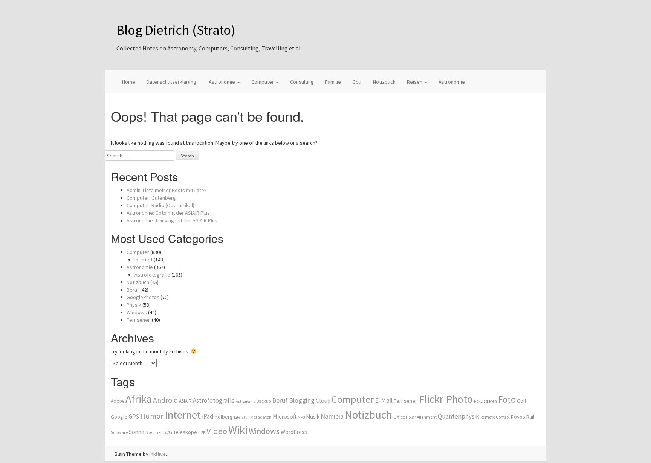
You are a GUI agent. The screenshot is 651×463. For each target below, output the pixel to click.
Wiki (238, 430)
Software (119, 432)
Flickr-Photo (446, 399)
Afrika (138, 399)
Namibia (332, 416)
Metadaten (261, 417)
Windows (137, 312)
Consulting (302, 81)
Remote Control (495, 417)
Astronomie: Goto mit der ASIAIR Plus (168, 212)
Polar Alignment (421, 417)
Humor (152, 416)
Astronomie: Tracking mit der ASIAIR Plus (172, 220)
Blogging (302, 400)
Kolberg (224, 416)
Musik (312, 416)
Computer (263, 81)
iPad (208, 416)
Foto (507, 399)
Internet (143, 259)
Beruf (133, 289)
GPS (133, 416)
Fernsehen (139, 319)
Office (399, 417)
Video (216, 431)
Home (128, 81)
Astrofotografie (152, 274)
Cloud (323, 400)
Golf (357, 81)
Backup (264, 401)
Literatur (241, 417)
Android (165, 400)
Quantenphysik (458, 416)
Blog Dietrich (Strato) (175, 29)
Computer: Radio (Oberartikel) (160, 205)
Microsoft (284, 416)
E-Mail (384, 400)
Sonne (136, 431)
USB (201, 432)
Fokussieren (485, 401)
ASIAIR (185, 401)
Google (119, 416)
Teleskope (185, 432)
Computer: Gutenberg (151, 197)
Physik (134, 304)
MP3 (301, 417)
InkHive (158, 454)
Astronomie (222, 81)
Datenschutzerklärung (171, 81)
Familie (333, 81)
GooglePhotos (143, 297)
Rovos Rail (522, 416)
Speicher (153, 432)
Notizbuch (384, 81)
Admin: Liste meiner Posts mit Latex (166, 190)
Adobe (117, 401)
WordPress (294, 431)
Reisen (415, 81)
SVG (167, 432)
